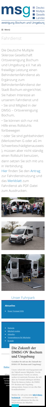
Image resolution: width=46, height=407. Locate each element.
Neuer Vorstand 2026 (16, 311)
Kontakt (11, 340)
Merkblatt (15, 180)
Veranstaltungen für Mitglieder (19, 337)
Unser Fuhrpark (23, 297)
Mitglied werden (14, 331)
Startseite (11, 328)
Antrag (35, 171)
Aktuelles (11, 334)
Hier (4, 171)
